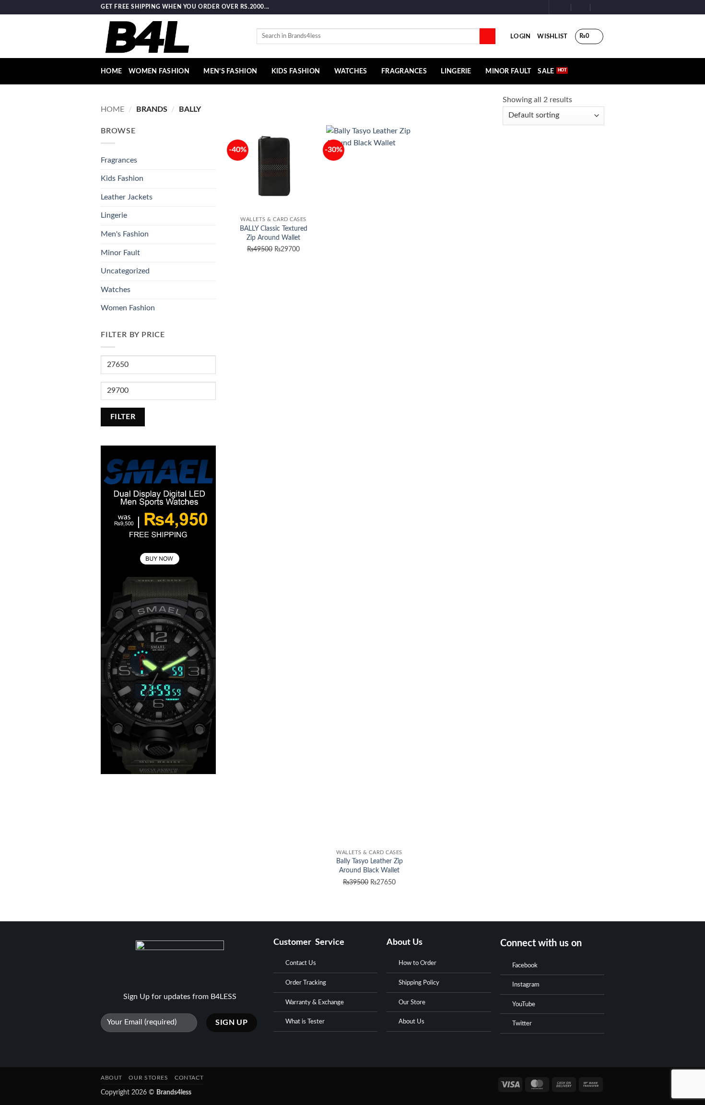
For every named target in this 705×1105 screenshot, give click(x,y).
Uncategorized (125, 271)
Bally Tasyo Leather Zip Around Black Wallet (369, 866)
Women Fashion (159, 71)
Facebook (525, 966)
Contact (189, 1078)
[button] (520, 36)
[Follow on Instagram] (527, 7)
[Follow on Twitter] (536, 7)
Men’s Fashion (230, 71)
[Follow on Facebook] (518, 7)
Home (112, 109)
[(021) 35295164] (600, 7)
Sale (546, 71)
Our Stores (148, 1078)
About (111, 1078)
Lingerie (456, 71)
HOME (111, 71)
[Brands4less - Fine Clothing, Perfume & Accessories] (171, 36)
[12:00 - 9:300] (581, 7)
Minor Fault (508, 71)
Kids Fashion (295, 71)
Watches (350, 71)
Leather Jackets (127, 197)
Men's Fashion (125, 234)
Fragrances (404, 71)
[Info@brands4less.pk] (562, 7)
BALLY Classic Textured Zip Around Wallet (273, 233)
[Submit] (487, 36)
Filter (123, 417)
